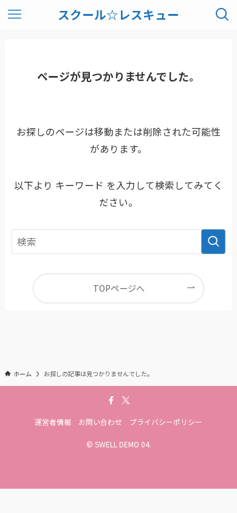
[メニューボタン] (14, 14)
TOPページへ (119, 288)
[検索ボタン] (222, 14)
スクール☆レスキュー (118, 15)
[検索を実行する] (213, 241)
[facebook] (111, 400)
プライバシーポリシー (165, 421)
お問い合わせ (100, 421)
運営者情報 (53, 421)
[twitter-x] (125, 400)
